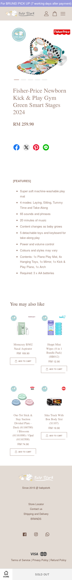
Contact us (36, 509)
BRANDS (36, 519)
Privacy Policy (40, 560)
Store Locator (36, 504)
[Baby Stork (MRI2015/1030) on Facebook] (24, 536)
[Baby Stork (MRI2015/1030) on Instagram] (36, 536)
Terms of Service (20, 560)
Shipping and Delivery (36, 514)
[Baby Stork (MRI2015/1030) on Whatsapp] (47, 536)
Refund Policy (58, 560)
